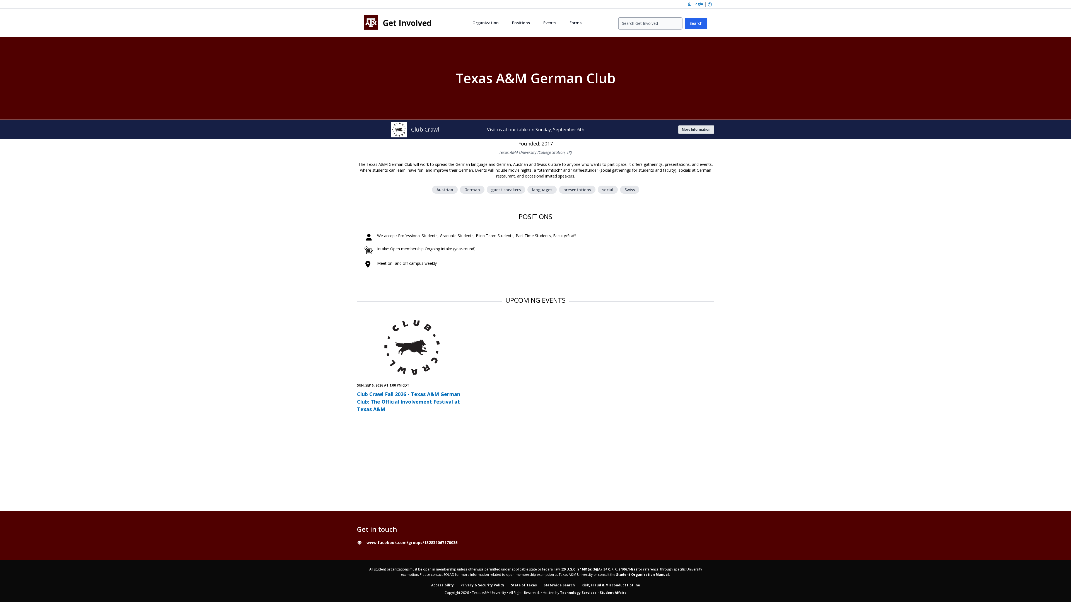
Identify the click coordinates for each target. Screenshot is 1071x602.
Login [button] (697, 4)
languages (542, 189)
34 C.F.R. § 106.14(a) (620, 569)
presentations (577, 189)
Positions (521, 22)
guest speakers (506, 189)
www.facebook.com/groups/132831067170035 (412, 542)
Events (549, 22)
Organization (485, 22)
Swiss (629, 189)
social (607, 189)
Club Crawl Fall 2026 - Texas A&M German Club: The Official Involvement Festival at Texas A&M (408, 401)
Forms (576, 22)
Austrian (444, 189)
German (472, 189)
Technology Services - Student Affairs (593, 592)
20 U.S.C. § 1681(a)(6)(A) (582, 569)
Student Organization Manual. (643, 574)
